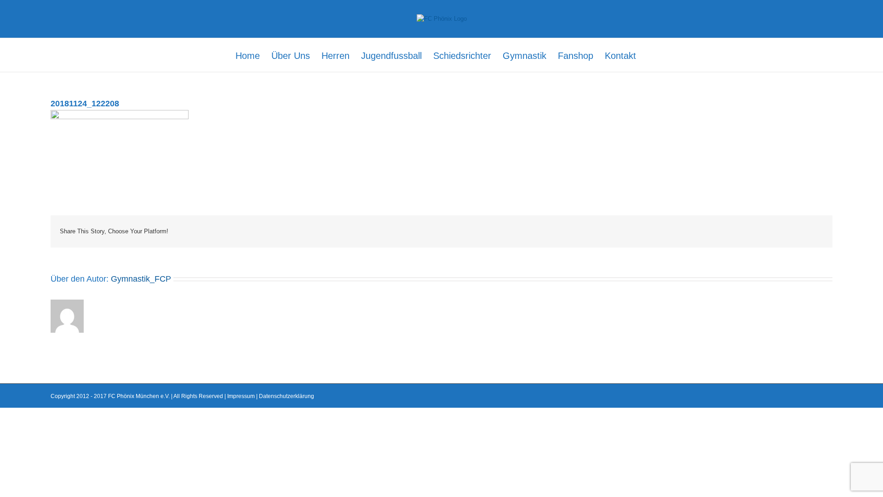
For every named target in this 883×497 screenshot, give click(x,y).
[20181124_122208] (120, 114)
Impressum (241, 396)
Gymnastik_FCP (141, 278)
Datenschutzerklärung (286, 396)
